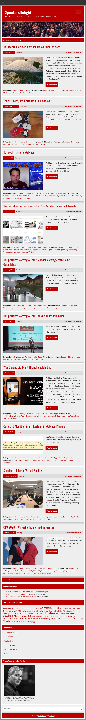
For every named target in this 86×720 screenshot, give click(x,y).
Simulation (7, 519)
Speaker (71, 616)
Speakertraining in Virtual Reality (22, 470)
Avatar (26, 571)
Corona (6, 196)
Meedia (12, 573)
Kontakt (70, 611)
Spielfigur (20, 52)
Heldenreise (7, 308)
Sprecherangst (28, 519)
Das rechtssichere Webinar (18, 152)
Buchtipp (30, 608)
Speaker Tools (26, 144)
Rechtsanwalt (53, 196)
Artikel (5, 571)
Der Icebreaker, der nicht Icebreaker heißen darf (31, 46)
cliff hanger (63, 306)
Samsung (33, 573)
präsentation (43, 250)
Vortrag (31, 252)
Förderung (37, 460)
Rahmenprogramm (62, 416)
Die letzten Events (11, 632)
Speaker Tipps (31, 142)
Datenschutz (22, 196)
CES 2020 (36, 571)
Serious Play (15, 144)
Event (12, 416)
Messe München (41, 614)
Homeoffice (19, 416)
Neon (18, 573)
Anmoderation (48, 90)
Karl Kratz (13, 250)
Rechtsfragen (64, 196)
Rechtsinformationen (50, 616)
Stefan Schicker (75, 196)
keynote (75, 142)
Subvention (64, 460)
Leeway (52, 716)
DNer (11, 611)
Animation (63, 247)
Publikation (25, 573)
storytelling (73, 250)
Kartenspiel (67, 142)
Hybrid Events (37, 611)
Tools (39, 142)
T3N (39, 573)
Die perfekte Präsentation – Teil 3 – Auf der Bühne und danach (39, 206)
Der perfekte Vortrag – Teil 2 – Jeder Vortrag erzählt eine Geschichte (36, 262)
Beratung (17, 460)
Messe (33, 614)
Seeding (57, 250)
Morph (26, 250)
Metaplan (6, 144)
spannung (64, 250)
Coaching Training (18, 90)
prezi (51, 250)
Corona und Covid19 (33, 193)
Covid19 (6, 416)
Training (42, 144)
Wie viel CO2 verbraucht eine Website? (21, 597)
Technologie (63, 458)
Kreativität (77, 611)
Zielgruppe (39, 359)
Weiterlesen (52, 85)
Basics (13, 247)
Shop (6, 653)
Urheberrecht (18, 198)
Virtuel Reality (47, 573)
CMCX (37, 608)
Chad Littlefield (60, 90)
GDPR (36, 196)
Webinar (26, 198)
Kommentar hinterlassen (73, 52)
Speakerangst (17, 519)
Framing (69, 90)
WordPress (42, 716)
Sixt (58, 616)
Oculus (76, 517)
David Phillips (68, 608)
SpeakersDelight (18, 12)
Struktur (35, 144)
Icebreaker (77, 90)
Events (28, 90)
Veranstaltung (44, 619)
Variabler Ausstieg (21, 252)
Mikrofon (28, 416)
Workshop (32, 93)
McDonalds (22, 614)
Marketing (51, 193)
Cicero (55, 142)
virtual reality (46, 519)
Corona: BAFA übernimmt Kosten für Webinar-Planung (34, 426)
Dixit (60, 142)
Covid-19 (13, 196)
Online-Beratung (53, 460)
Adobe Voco (73, 568)
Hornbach (28, 611)
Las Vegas (71, 571)
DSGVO (30, 196)
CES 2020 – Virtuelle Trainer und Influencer (28, 527)
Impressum (46, 611)
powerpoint (34, 250)
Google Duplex (60, 571)
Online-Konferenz (47, 416)
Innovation (53, 611)
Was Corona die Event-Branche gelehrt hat (27, 367)
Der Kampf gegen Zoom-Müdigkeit (19, 594)
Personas (6, 359)
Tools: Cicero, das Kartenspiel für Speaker (27, 100)
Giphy (70, 247)
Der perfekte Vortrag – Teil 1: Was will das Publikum (33, 315)
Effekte (70, 357)
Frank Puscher (9, 645)
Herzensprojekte (10, 649)
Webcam (6, 418)
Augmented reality (16, 571)
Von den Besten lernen (67, 619)
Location (15, 614)
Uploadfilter (7, 198)
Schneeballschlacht (20, 93)
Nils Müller (43, 196)
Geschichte (72, 306)
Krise (44, 460)
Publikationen (31, 517)
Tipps (17, 619)
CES (30, 571)
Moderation (7, 93)
